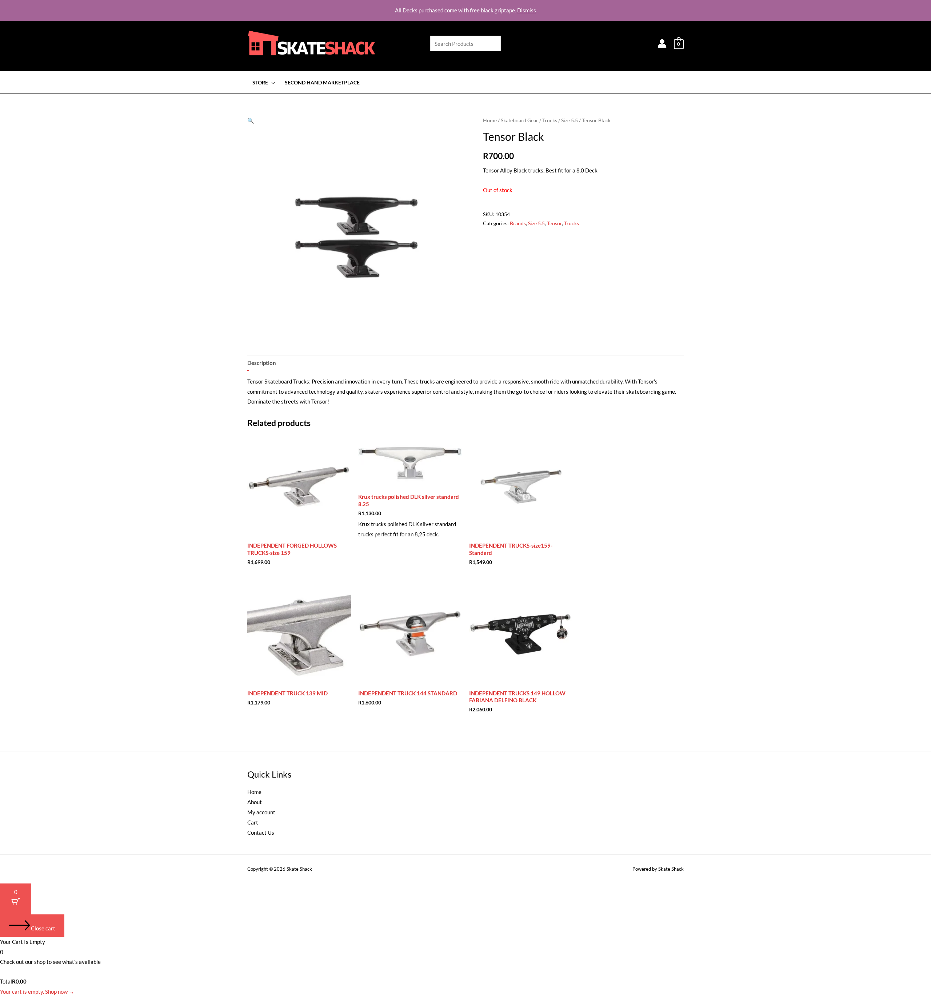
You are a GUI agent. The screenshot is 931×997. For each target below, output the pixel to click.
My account (261, 812)
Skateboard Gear (519, 120)
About (254, 802)
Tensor (554, 223)
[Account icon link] (662, 43)
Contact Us (260, 832)
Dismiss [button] (526, 10)
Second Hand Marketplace (322, 83)
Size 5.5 (569, 120)
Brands (518, 223)
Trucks (549, 120)
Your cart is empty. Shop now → (37, 991)
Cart (252, 822)
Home (490, 120)
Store (260, 83)
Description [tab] (261, 363)
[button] (250, 120)
